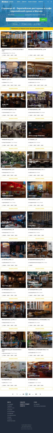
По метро (9, 419)
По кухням (9, 409)
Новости (40, 1)
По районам (10, 413)
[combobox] (26, 19)
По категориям (10, 411)
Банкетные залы (11, 420)
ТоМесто (5, 1)
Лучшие (9, 417)
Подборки (9, 406)
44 (29, 394)
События (24, 1)
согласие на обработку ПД (27, 428)
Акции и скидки (32, 1)
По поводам (10, 404)
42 (23, 394)
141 (36, 394)
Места (18, 1)
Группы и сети (10, 408)
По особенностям (11, 415)
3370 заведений (19, 15)
